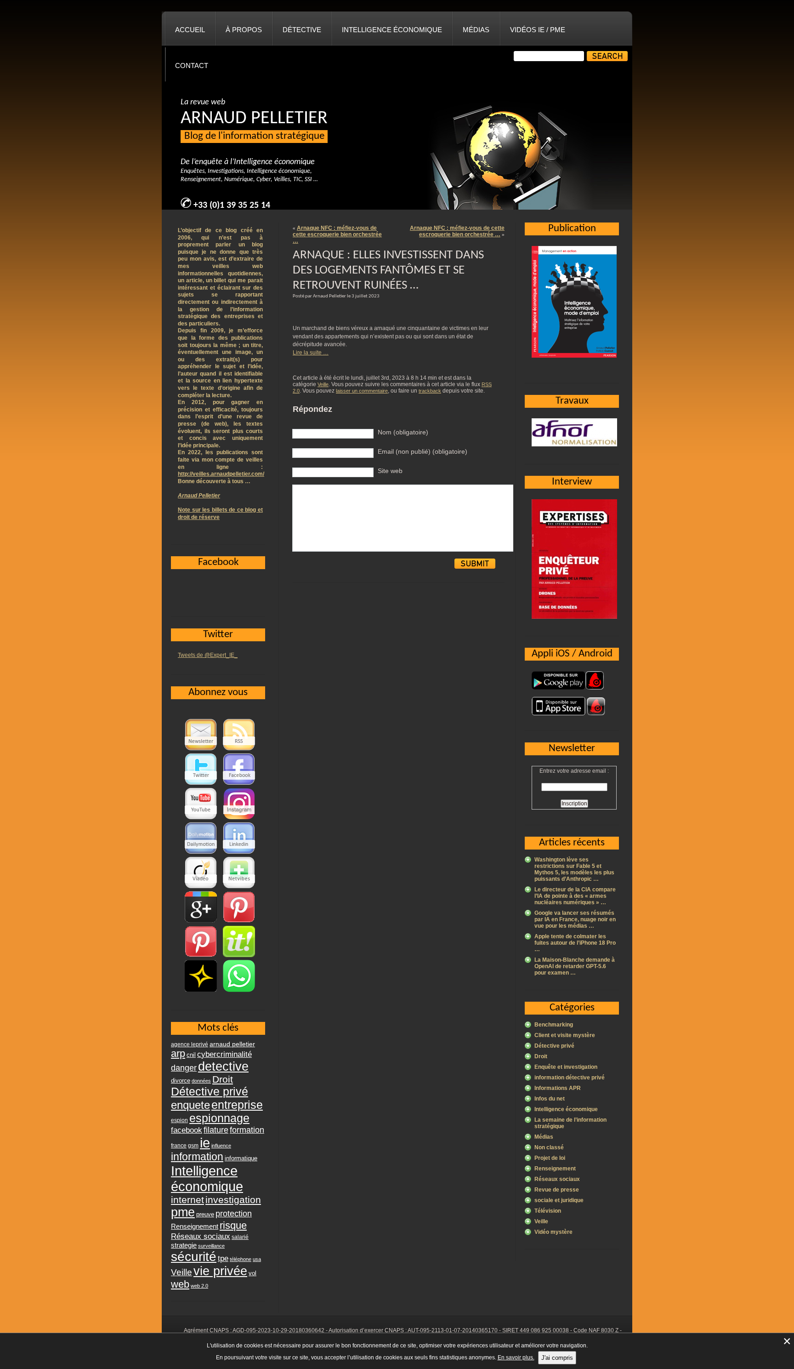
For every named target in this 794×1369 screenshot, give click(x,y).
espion (179, 1120)
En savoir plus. (516, 1357)
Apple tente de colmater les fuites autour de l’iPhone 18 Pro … (575, 943)
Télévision (547, 1211)
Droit (540, 1056)
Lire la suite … (311, 352)
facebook (186, 1130)
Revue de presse (556, 1189)
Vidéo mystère (553, 1232)
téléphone (240, 1259)
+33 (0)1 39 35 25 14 (231, 205)
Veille (323, 384)
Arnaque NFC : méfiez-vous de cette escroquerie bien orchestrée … (337, 234)
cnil (191, 1055)
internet (187, 1199)
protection (234, 1213)
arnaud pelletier (232, 1044)
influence (221, 1145)
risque (233, 1225)
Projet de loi (549, 1158)
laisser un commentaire (362, 391)
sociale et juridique (559, 1200)
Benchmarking (553, 1024)
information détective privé (569, 1077)
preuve (205, 1214)
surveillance (211, 1246)
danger (184, 1067)
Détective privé (554, 1046)
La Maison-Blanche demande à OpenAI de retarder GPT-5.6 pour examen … (574, 966)
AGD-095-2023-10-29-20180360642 (278, 1330)
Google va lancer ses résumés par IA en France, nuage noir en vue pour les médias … (575, 919)
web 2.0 (199, 1286)
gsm (193, 1145)
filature (216, 1130)
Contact (191, 65)
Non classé (549, 1147)
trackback (430, 391)
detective (223, 1066)
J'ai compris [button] (557, 1357)
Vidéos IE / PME (537, 30)
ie (205, 1142)
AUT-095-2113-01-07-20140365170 (453, 1330)
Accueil (190, 30)
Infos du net (549, 1098)
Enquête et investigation (565, 1067)
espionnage (219, 1118)
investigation (233, 1199)
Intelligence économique (392, 30)
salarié (240, 1237)
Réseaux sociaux (557, 1179)
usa (257, 1259)
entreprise (237, 1104)
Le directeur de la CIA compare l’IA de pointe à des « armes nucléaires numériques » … (575, 896)
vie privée (220, 1271)
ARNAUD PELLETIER (254, 118)
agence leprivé (189, 1044)
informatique (241, 1158)
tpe (223, 1258)
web (180, 1284)
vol (252, 1273)
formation (247, 1130)
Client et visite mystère (564, 1035)
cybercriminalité (224, 1054)
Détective (302, 30)
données (201, 1081)
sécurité (193, 1256)
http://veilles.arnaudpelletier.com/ (221, 474)
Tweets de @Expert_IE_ (208, 655)
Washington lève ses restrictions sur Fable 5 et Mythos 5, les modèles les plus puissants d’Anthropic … (574, 869)
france (179, 1145)
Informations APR (557, 1088)
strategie (184, 1245)
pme (183, 1212)
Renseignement (555, 1168)
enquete (190, 1105)
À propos (244, 30)
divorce (180, 1080)
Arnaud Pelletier (199, 495)
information (197, 1157)
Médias (476, 30)
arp (178, 1053)
